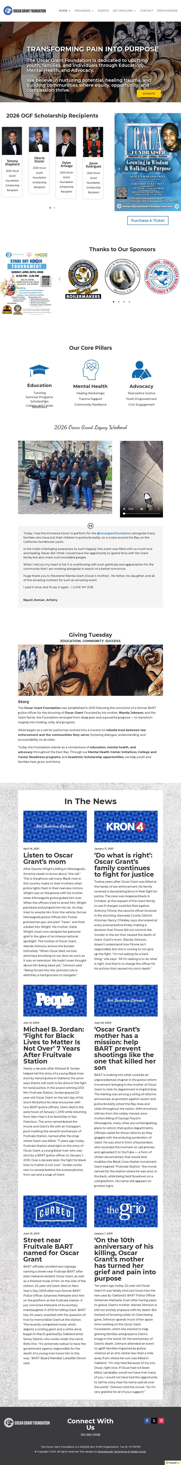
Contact (146, 10)
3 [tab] (124, 301)
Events (103, 10)
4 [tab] (129, 301)
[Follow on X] (154, 1421)
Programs (82, 10)
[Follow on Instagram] (161, 1421)
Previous (59, 278)
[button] (50, 208)
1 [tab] (113, 301)
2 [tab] (118, 301)
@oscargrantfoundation (114, 533)
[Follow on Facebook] (147, 1421)
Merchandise (167, 10)
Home (63, 10)
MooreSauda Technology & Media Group (122, 1451)
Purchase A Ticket (148, 220)
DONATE (149, 93)
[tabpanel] (83, 279)
